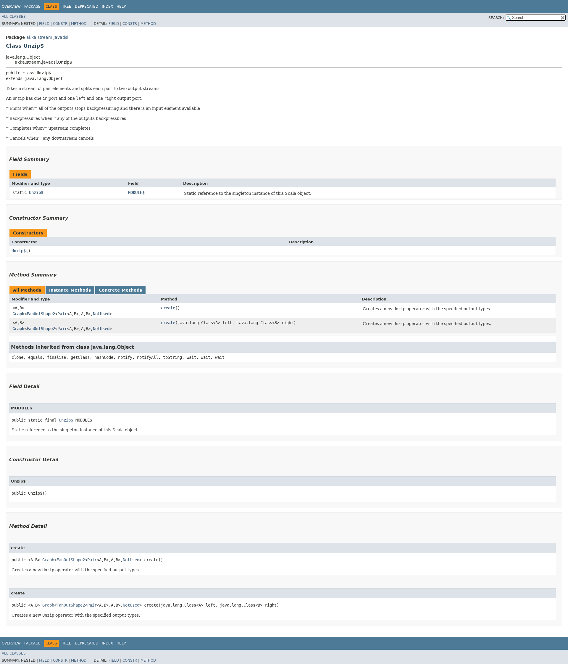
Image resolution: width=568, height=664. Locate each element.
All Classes (14, 17)
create (168, 308)
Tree (66, 6)
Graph (18, 313)
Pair (62, 313)
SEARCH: (496, 18)
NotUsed (101, 313)
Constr (60, 24)
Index (107, 6)
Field (44, 24)
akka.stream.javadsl (47, 37)
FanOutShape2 (41, 313)
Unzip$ (36, 192)
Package (32, 6)
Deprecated (86, 6)
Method (78, 24)
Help (121, 6)
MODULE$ (136, 192)
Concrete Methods (120, 290)
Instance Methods (70, 290)
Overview (11, 6)
